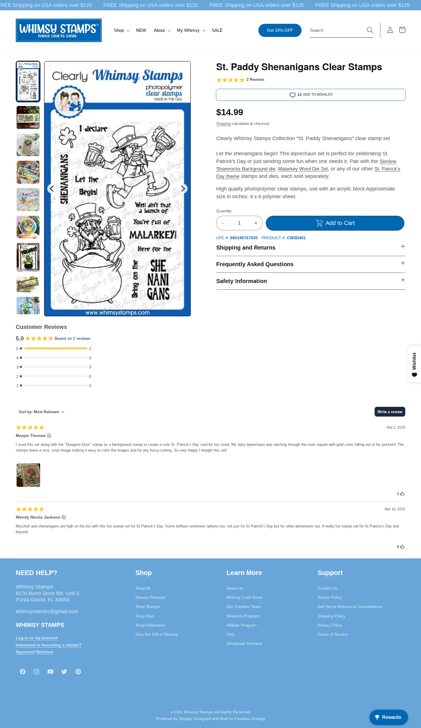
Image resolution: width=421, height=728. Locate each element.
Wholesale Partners (244, 643)
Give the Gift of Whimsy (156, 634)
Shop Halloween (150, 625)
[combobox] (341, 30)
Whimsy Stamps (198, 712)
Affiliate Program (242, 625)
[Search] (370, 30)
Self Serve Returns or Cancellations (350, 606)
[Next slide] (183, 188)
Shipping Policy (331, 615)
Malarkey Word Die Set (303, 168)
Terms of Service (333, 634)
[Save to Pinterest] (183, 69)
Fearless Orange (250, 719)
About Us (235, 588)
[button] (121, 30)
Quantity (223, 211)
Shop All (142, 588)
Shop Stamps (147, 606)
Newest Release (150, 597)
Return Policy (330, 597)
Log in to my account (37, 637)
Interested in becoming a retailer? (49, 644)
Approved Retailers (34, 651)
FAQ (231, 634)
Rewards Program (243, 615)
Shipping (223, 123)
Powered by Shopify (174, 719)
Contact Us (328, 588)
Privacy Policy (330, 625)
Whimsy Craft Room (245, 597)
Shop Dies (144, 615)
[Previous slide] (52, 188)
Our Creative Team (244, 606)
